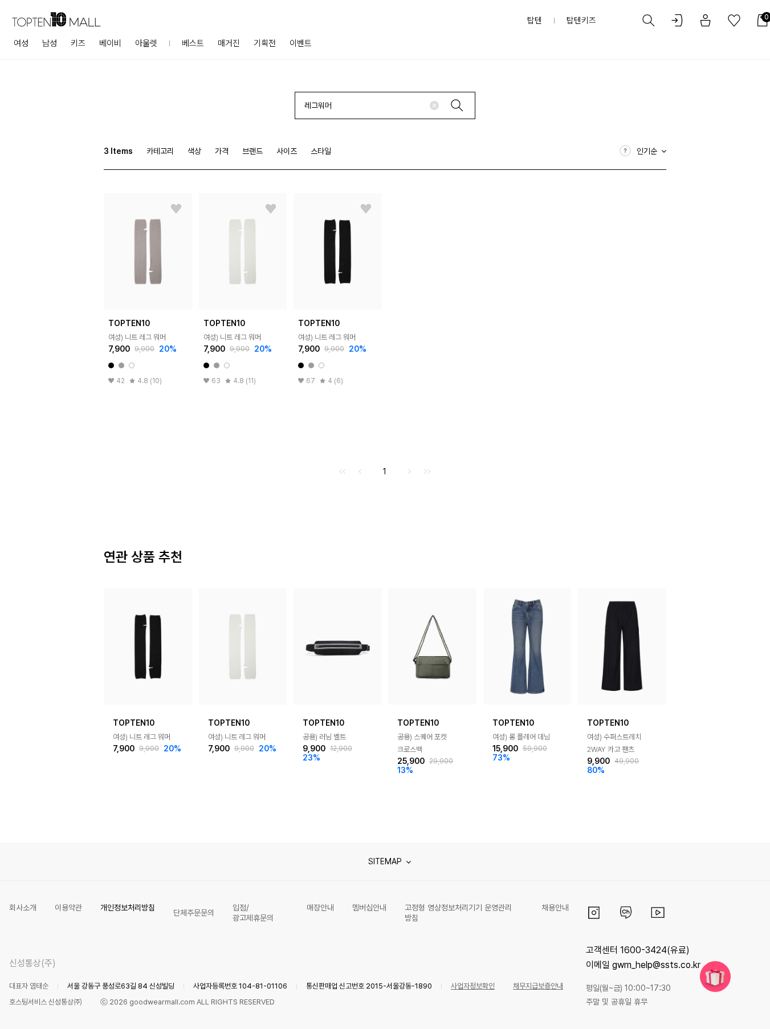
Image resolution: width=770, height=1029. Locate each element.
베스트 (193, 43)
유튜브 (658, 913)
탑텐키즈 (581, 20)
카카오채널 (626, 913)
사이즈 (286, 151)
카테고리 (160, 151)
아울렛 (146, 43)
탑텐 (534, 20)
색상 (194, 151)
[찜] (176, 209)
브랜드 (252, 151)
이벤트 (301, 43)
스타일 (321, 151)
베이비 (110, 43)
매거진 (229, 43)
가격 (222, 151)
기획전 (265, 43)
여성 (21, 43)
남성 (49, 43)
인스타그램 (594, 913)
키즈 (78, 43)
